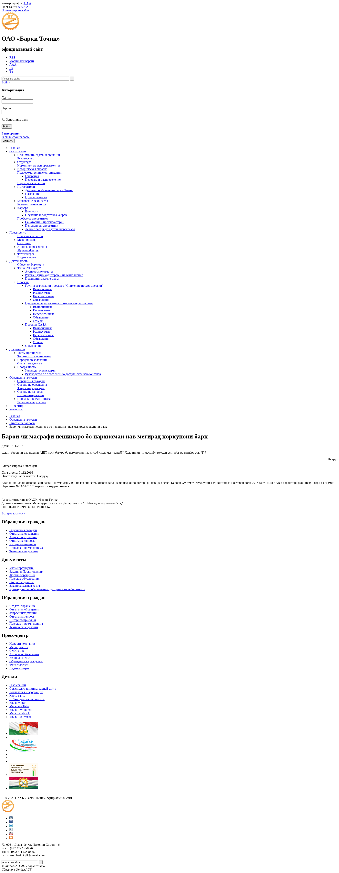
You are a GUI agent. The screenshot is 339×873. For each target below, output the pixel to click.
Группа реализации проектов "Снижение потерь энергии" (64, 285)
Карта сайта (17, 695)
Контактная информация (26, 692)
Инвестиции (17, 405)
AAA (12, 64)
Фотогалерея (25, 253)
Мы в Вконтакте (20, 716)
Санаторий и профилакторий (44, 222)
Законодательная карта (40, 370)
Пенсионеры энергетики (41, 225)
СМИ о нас (16, 650)
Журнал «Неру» (27, 250)
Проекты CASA (35, 324)
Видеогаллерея (19, 668)
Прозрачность (26, 367)
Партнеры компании (31, 183)
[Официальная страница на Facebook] (11, 822)
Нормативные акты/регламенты (38, 165)
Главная (14, 147)
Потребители (26, 186)
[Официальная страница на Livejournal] (11, 830)
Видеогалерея (26, 257)
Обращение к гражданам (26, 661)
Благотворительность (31, 204)
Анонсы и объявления (24, 654)
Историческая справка (32, 169)
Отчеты (38, 321)
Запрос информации (31, 388)
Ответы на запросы (30, 391)
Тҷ (11, 71)
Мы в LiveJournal (20, 709)
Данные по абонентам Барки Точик (49, 190)
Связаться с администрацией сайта (32, 688)
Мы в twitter (17, 702)
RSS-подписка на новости (27, 699)
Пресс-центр (17, 232)
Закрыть (8, 140)
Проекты (23, 282)
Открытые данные (29, 363)
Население (32, 193)
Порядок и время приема (34, 398)
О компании (17, 151)
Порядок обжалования (32, 359)
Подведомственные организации (39, 172)
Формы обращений (22, 575)
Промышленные (36, 197)
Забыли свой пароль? (16, 137)
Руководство (25, 158)
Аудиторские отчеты (39, 271)
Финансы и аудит (29, 268)
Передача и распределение (43, 179)
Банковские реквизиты (32, 200)
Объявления (41, 299)
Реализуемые (41, 292)
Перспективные (43, 296)
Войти (6, 82)
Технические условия (31, 402)
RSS (12, 57)
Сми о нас (24, 243)
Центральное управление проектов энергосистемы (59, 303)
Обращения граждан (23, 377)
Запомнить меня (17, 119)
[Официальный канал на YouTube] (11, 834)
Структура (24, 162)
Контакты (16, 409)
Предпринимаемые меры (42, 278)
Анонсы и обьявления (32, 246)
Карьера (22, 208)
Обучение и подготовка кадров (46, 215)
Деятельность (18, 261)
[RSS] (11, 838)
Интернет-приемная (30, 395)
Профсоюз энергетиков (32, 218)
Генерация (32, 176)
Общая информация (30, 264)
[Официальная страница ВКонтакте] (11, 818)
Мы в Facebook (19, 713)
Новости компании (30, 236)
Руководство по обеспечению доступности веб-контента (63, 374)
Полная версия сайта (15, 10)
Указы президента (29, 352)
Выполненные (42, 289)
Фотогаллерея (18, 664)
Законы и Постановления (34, 356)
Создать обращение (22, 606)
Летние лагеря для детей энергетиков (50, 229)
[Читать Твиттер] (11, 826)
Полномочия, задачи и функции (38, 154)
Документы (17, 349)
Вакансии (31, 211)
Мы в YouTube (19, 706)
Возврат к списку (13, 513)
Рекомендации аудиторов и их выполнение (54, 275)
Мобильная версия (21, 61)
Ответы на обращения (32, 384)
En (11, 68)
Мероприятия (26, 239)
